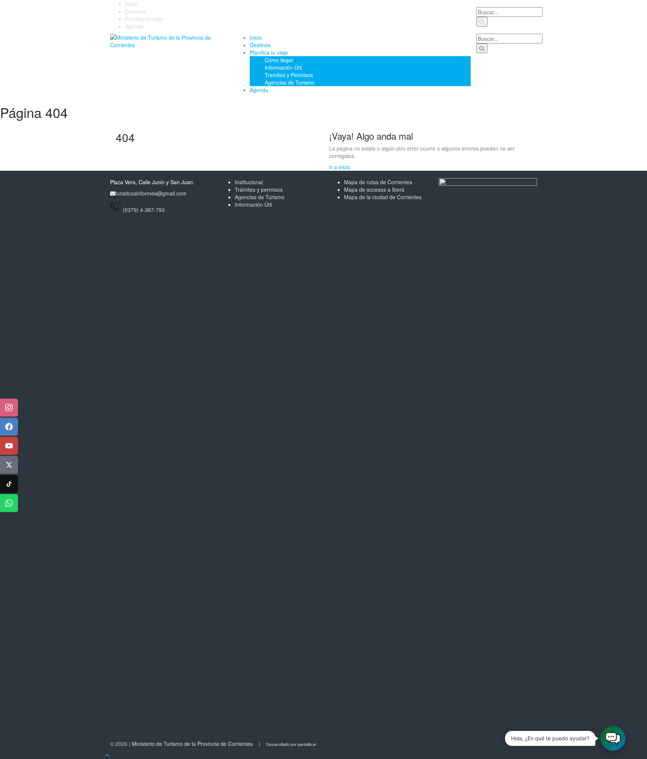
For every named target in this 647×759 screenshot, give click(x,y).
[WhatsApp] (9, 503)
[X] (9, 465)
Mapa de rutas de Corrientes (378, 182)
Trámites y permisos (259, 189)
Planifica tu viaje (144, 18)
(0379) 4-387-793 (144, 209)
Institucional (249, 182)
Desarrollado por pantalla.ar (291, 744)
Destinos (135, 11)
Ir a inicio (339, 167)
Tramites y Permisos (289, 75)
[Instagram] (9, 408)
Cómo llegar (279, 60)
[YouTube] (9, 446)
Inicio (131, 3)
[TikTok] (9, 484)
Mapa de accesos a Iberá (374, 189)
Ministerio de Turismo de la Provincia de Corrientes (192, 743)
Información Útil (283, 67)
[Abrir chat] (613, 738)
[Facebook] (9, 427)
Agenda (134, 26)
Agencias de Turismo (290, 82)
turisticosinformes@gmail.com (150, 193)
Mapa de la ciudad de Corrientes (383, 197)
